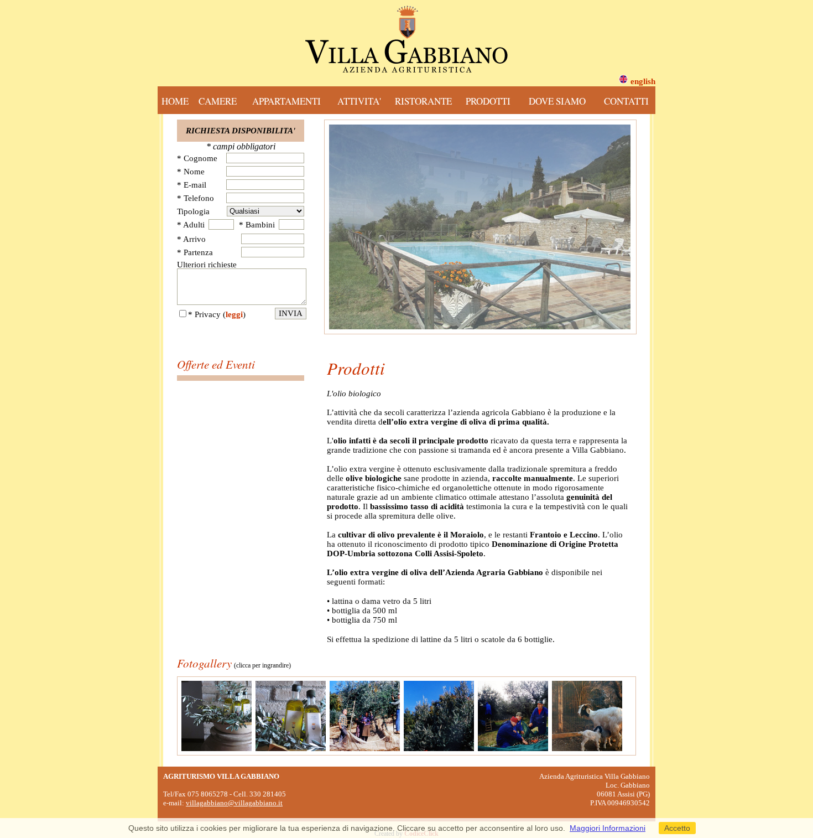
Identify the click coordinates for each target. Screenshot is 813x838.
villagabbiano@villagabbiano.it (234, 803)
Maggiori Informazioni (607, 828)
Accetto (677, 828)
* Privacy (204, 314)
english (642, 81)
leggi (234, 314)
